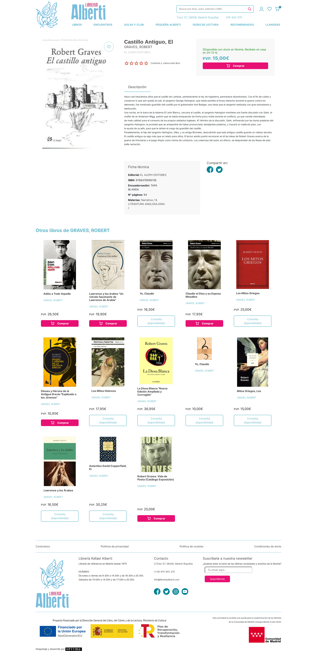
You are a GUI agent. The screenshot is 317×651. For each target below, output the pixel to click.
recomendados (242, 24)
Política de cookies (191, 546)
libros (77, 24)
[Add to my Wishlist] (109, 47)
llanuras (273, 24)
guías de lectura (206, 24)
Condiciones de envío (267, 546)
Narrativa (53, 40)
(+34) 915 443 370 (164, 571)
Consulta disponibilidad (156, 321)
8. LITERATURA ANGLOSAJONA (73, 40)
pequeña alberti (168, 24)
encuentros (103, 24)
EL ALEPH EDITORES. (137, 52)
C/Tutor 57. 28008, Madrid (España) (173, 563)
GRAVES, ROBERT (53, 300)
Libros (45, 40)
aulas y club (134, 24)
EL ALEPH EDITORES (153, 175)
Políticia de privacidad (115, 546)
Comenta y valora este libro (165, 63)
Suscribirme (217, 579)
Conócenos (43, 546)
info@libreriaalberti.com (166, 579)
